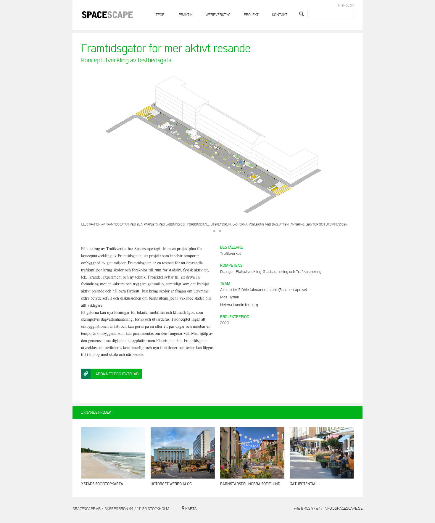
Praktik (185, 14)
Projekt (251, 14)
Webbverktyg (218, 14)
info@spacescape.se (343, 508)
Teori (160, 14)
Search (302, 14)
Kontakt (279, 14)
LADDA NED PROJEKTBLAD (116, 374)
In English (346, 5)
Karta (191, 508)
